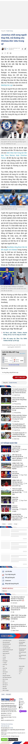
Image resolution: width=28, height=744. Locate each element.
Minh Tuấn (16, 421)
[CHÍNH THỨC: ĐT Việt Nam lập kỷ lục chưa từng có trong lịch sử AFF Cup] (6, 482)
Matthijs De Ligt (6, 85)
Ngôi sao (5, 590)
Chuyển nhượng (9, 30)
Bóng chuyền (21, 666)
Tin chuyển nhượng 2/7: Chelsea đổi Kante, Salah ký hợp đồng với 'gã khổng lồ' (19, 426)
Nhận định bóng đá (7, 644)
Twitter (21, 704)
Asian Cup (5, 668)
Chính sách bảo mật (5, 725)
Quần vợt (21, 668)
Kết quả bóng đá (6, 642)
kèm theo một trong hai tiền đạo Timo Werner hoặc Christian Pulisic (14, 155)
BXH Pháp (5, 688)
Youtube (22, 701)
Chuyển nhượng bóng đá (8, 649)
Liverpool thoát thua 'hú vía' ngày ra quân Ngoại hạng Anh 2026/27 (15, 508)
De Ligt (15, 524)
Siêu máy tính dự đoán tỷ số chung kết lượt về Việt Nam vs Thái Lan (15, 474)
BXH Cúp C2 (5, 684)
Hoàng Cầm (24, 509)
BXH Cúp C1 (5, 682)
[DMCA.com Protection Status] (10, 739)
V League (5, 662)
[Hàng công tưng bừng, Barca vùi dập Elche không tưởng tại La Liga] (6, 499)
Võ (19, 673)
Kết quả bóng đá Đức (22, 653)
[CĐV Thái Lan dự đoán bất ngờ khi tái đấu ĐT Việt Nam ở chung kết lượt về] (6, 457)
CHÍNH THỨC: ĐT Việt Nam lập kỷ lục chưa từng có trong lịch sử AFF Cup (17, 483)
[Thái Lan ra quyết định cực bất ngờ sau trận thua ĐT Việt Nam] (6, 491)
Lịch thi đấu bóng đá (7, 640)
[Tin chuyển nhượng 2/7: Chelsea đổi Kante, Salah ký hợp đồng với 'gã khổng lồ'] (6, 426)
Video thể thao (6, 651)
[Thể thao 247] (7, 636)
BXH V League (6, 690)
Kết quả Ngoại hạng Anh (22, 643)
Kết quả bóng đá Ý (22, 646)
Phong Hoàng (17, 403)
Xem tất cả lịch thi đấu (14, 364)
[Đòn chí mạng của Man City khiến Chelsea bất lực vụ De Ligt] (6, 409)
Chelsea (4, 524)
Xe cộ (20, 671)
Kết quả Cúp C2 (22, 658)
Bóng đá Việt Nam (6, 675)
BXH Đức (4, 686)
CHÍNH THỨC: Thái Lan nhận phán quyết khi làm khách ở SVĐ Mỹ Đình (17, 466)
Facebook (22, 702)
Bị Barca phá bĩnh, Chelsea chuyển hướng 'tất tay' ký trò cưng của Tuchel (15, 333)
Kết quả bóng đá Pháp (22, 656)
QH (26, 466)
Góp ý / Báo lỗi (19, 377)
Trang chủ (3, 30)
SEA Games (5, 671)
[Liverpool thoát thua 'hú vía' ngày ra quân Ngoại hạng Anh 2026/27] (6, 508)
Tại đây (11, 727)
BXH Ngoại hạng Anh (7, 677)
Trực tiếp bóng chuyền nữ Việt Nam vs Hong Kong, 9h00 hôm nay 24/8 (16, 449)
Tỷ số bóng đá (6, 646)
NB (26, 458)
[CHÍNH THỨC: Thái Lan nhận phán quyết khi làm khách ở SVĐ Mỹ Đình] (6, 465)
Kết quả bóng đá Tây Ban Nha (22, 649)
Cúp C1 (4, 655)
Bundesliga (5, 660)
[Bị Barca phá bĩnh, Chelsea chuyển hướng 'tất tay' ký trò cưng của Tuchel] (6, 418)
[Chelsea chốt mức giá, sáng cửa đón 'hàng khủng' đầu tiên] (6, 400)
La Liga (4, 657)
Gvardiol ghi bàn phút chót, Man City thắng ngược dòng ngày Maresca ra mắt (17, 517)
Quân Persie (17, 395)
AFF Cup (4, 673)
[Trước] (3, 360)
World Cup (5, 664)
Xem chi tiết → (23, 353)
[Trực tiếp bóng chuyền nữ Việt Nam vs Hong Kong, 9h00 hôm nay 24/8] (6, 448)
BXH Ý (4, 681)
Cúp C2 (4, 670)
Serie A (4, 658)
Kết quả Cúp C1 (22, 640)
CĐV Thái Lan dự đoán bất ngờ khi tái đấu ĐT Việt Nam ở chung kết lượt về (17, 457)
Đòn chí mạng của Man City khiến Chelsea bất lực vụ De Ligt (15, 339)
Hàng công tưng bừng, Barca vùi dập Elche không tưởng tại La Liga (15, 500)
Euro (4, 666)
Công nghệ (8, 694)
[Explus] (14, 370)
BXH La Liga (5, 679)
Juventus (10, 524)
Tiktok (21, 707)
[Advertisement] (14, 15)
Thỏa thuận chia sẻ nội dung (7, 724)
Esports (20, 670)
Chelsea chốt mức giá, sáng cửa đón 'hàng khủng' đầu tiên (19, 399)
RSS (21, 706)
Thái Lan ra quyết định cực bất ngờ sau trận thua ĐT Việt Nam (17, 491)
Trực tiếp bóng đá (6, 647)
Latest (3, 694)
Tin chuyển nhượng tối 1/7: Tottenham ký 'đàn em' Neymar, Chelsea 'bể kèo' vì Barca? (19, 434)
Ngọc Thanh (24, 475)
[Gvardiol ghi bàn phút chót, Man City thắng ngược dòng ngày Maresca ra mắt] (6, 516)
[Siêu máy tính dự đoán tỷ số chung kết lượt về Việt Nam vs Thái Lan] (6, 474)
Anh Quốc (24, 449)
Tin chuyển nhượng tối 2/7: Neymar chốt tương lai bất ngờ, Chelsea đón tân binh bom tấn (19, 391)
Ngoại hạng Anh (6, 653)
